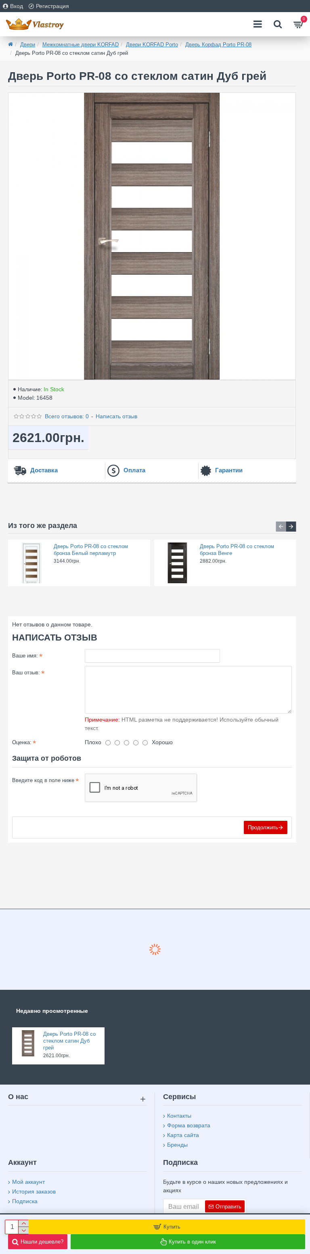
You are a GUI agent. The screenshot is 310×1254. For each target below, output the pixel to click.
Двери (27, 45)
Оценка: (21, 742)
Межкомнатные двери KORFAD (80, 45)
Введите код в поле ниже (43, 780)
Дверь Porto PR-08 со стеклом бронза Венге (237, 549)
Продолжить (263, 827)
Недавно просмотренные (52, 1011)
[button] (281, 527)
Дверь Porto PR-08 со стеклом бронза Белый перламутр (91, 549)
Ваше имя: (25, 656)
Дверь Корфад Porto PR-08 (218, 45)
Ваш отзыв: (26, 673)
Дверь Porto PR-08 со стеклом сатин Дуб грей (69, 1041)
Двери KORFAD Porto (152, 45)
